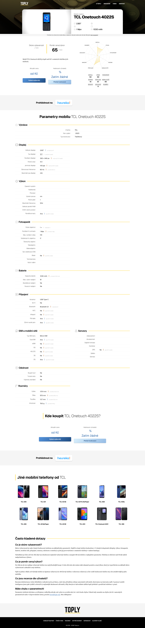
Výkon (98, 75)
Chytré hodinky (77, 621)
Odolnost (98, 84)
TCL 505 (23, 502)
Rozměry (105, 84)
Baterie (90, 79)
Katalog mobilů (79, 8)
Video (114, 3)
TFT (41, 154)
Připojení (98, 79)
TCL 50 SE (62, 502)
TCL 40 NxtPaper (43, 524)
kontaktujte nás (55, 594)
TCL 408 (102, 502)
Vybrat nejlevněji (34, 80)
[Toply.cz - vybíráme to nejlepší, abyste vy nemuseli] (24, 4)
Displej (90, 75)
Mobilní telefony (69, 8)
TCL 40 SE (62, 524)
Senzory (90, 84)
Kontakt (122, 3)
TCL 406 (23, 524)
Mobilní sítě (105, 79)
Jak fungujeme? (94, 35)
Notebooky (87, 621)
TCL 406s (121, 502)
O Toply (98, 3)
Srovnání (107, 3)
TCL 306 (121, 524)
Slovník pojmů (97, 621)
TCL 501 (43, 502)
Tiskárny (67, 621)
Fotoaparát (105, 75)
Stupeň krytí (31, 373)
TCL (84, 8)
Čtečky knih (59, 621)
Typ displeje (31, 154)
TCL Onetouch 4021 (101, 524)
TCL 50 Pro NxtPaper (82, 502)
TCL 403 (82, 524)
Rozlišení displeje (30, 158)
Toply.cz (62, 8)
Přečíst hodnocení (59, 82)
